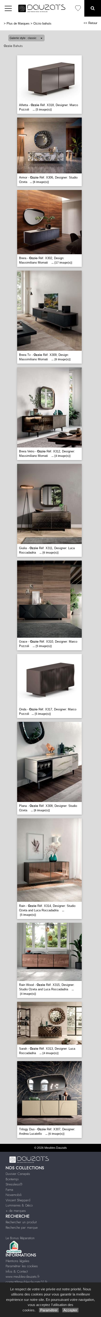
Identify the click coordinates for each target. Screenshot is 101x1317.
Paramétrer (48, 1310)
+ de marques (16, 1210)
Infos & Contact (17, 1271)
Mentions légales (17, 1260)
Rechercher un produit (21, 1222)
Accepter (70, 1310)
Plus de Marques (18, 23)
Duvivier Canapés (18, 1173)
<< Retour (90, 23)
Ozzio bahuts (42, 23)
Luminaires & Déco (19, 1205)
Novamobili (14, 1194)
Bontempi (12, 1179)
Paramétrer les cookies (22, 1266)
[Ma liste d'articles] (78, 8)
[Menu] (8, 8)
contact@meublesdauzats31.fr (26, 1282)
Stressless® (14, 1184)
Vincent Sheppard (18, 1200)
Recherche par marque (22, 1227)
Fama (9, 1189)
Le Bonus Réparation (20, 1238)
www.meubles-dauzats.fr (23, 1276)
